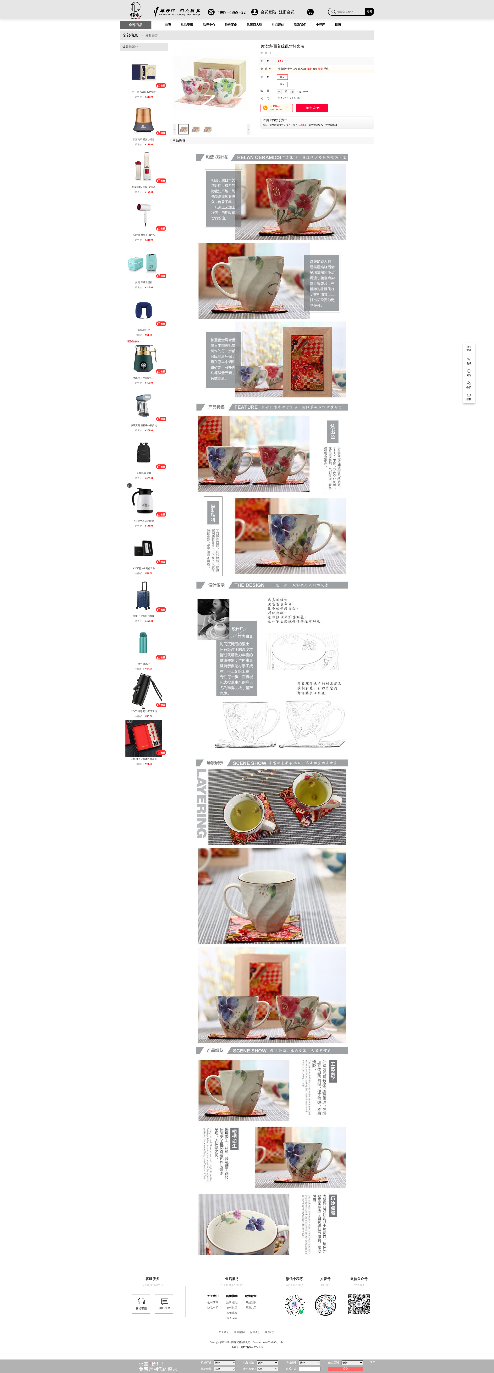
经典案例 (231, 24)
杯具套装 (151, 35)
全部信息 (130, 35)
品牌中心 (209, 24)
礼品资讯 (187, 24)
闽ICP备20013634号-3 (252, 1347)
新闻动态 (254, 1332)
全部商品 (136, 25)
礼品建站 (278, 24)
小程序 (320, 24)
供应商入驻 (254, 24)
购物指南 (232, 1296)
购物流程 (232, 1312)
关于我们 (213, 1296)
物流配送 (251, 1296)
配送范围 (251, 1307)
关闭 (372, 1362)
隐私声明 (212, 1307)
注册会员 (286, 12)
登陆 (235, 1302)
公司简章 (212, 1302)
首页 (168, 24)
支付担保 (232, 1307)
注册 (309, 68)
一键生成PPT (312, 108)
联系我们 (300, 24)
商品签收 (251, 1302)
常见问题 (232, 1318)
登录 (320, 68)
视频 (338, 24)
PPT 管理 (468, 348)
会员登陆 (268, 12)
